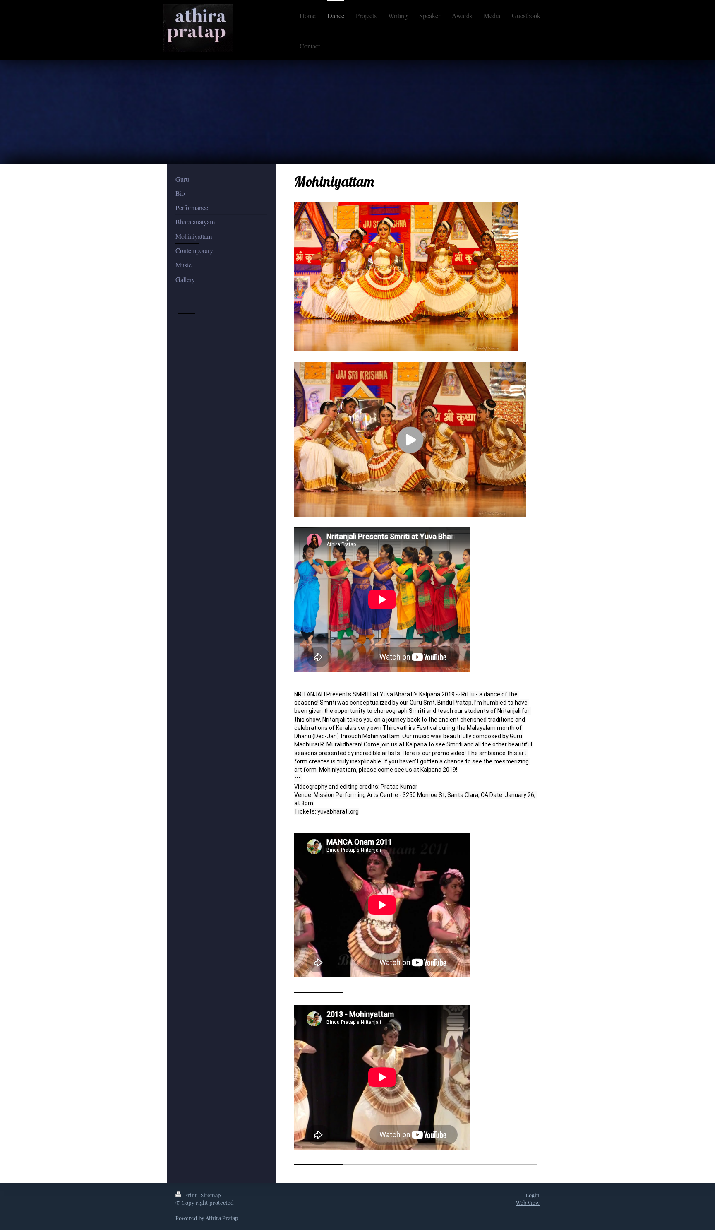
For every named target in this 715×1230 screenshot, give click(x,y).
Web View (528, 1202)
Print (190, 1195)
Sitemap (211, 1195)
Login (532, 1195)
